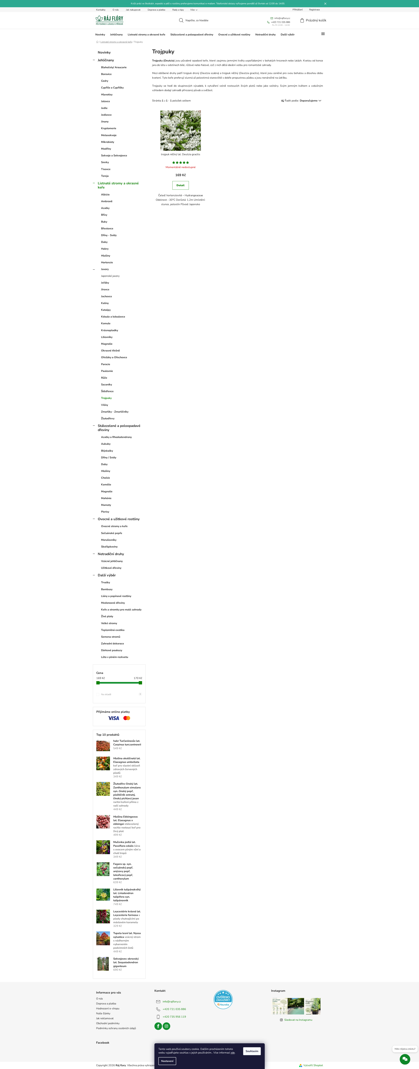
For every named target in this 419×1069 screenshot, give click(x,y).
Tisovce (105, 169)
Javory (105, 269)
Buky (104, 222)
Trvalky (105, 582)
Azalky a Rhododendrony (116, 437)
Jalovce (105, 101)
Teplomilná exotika (112, 630)
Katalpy (106, 310)
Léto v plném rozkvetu (114, 657)
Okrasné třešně (110, 350)
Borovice (106, 74)
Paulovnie (107, 371)
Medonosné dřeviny (113, 603)
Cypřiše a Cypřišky (112, 87)
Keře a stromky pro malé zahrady (121, 609)
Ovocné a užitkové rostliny (119, 519)
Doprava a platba (156, 9)
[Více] (323, 34)
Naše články (103, 1013)
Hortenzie (107, 262)
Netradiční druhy (111, 554)
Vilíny (104, 405)
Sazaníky (106, 384)
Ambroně (106, 201)
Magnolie (106, 344)
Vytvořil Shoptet (313, 1065)
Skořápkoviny (109, 547)
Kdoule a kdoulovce (113, 316)
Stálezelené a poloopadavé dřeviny (119, 427)
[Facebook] (158, 1026)
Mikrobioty (107, 142)
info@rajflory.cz (172, 1001)
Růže (104, 378)
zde (233, 1053)
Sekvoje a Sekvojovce (114, 155)
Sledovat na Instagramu (298, 1020)
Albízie (105, 194)
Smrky (105, 162)
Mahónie (106, 498)
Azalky (105, 208)
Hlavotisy (106, 94)
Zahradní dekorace (112, 643)
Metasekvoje (109, 135)
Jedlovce (106, 115)
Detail (180, 185)
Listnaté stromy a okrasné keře (118, 185)
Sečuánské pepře (111, 533)
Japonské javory (110, 276)
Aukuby (105, 444)
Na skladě (121, 694)
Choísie (105, 478)
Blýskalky (107, 451)
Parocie (105, 364)
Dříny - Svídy (109, 235)
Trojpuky (106, 398)
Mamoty (106, 505)
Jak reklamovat (105, 1018)
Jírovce (105, 289)
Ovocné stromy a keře (114, 526)
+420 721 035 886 (174, 1009)
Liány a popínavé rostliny (116, 596)
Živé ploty (107, 616)
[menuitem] (100, 34)
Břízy (104, 215)
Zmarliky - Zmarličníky (114, 412)
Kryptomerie (108, 128)
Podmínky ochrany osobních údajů (116, 1028)
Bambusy (106, 589)
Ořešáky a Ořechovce (114, 357)
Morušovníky (108, 540)
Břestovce (107, 228)
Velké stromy (109, 623)
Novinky (104, 52)
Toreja (105, 176)
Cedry (104, 81)
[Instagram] (166, 1026)
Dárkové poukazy (111, 650)
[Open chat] (405, 1060)
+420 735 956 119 (174, 1016)
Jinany (104, 121)
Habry (104, 249)
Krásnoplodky (109, 330)
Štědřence (107, 391)
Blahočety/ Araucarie (114, 67)
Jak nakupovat (133, 9)
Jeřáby (105, 283)
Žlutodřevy (107, 418)
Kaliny (105, 303)
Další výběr (107, 575)
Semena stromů (110, 637)
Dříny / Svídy (108, 457)
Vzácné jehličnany (112, 561)
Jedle (104, 108)
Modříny (106, 149)
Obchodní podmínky (108, 1023)
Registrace (314, 9)
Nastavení (167, 1061)
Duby (104, 242)
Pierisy (105, 512)
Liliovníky (106, 337)
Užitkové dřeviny (111, 568)
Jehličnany (106, 60)
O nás (116, 9)
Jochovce (106, 296)
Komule (105, 323)
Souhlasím (252, 1051)
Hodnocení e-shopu (107, 1008)
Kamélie (106, 484)
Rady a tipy (178, 9)
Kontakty (100, 9)
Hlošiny (105, 256)
